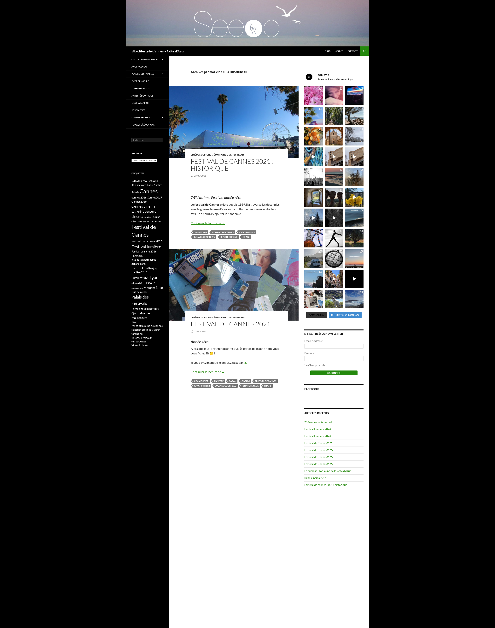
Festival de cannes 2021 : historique (232, 164)
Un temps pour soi (141, 117)
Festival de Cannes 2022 (318, 450)
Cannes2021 (200, 232)
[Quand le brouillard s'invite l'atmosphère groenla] (354, 299)
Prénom (309, 353)
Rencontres (138, 110)
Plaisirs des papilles (142, 74)
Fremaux (137, 256)
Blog (327, 51)
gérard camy (138, 263)
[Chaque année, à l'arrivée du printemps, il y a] (313, 136)
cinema (137, 216)
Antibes (158, 185)
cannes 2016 (139, 197)
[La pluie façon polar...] (334, 218)
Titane (246, 237)
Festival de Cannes (223, 232)
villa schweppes (138, 341)
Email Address (313, 340)
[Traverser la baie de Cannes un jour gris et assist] (334, 136)
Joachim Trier (247, 232)
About (339, 51)
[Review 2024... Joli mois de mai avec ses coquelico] (354, 238)
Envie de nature (140, 81)
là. (245, 362)
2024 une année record (318, 422)
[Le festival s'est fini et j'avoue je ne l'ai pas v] (334, 95)
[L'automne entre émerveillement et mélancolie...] (354, 279)
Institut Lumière (142, 268)
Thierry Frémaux (141, 337)
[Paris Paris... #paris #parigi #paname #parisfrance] (354, 156)
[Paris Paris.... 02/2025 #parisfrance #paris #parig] (334, 156)
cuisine (156, 216)
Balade (135, 192)
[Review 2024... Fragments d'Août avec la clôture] (354, 218)
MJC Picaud (147, 283)
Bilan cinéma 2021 (315, 477)
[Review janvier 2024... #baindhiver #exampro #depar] (313, 279)
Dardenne (155, 221)
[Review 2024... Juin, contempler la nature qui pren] (334, 238)
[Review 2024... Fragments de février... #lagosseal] (354, 258)
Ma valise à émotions (143, 124)
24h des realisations (144, 181)
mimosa (135, 283)
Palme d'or (137, 308)
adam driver (201, 381)
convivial (148, 217)
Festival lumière (146, 246)
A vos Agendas (139, 66)
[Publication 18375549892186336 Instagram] (313, 156)
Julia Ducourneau (204, 237)
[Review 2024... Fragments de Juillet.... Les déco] (313, 238)
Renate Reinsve (228, 237)
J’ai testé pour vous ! (142, 95)
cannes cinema (143, 206)
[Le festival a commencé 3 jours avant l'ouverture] (313, 116)
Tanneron (155, 330)
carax (232, 381)
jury (155, 268)
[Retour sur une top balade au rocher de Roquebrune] (334, 197)
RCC (134, 321)
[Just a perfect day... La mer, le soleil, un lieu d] (334, 177)
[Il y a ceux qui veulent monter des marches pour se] (354, 95)
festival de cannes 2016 (146, 241)
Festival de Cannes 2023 (318, 443)
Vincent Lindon (139, 345)
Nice (159, 287)
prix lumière (151, 308)
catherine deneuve (143, 211)
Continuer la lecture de (208, 223)
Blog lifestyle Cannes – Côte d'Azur (158, 51)
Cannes (148, 191)
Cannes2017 (154, 197)
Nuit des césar (139, 291)
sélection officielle (141, 329)
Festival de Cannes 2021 (230, 324)
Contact (353, 51)
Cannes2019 (139, 201)
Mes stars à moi (139, 103)
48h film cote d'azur (142, 185)
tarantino (137, 333)
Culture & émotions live (216, 154)
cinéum (246, 381)
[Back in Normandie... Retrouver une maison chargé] (313, 218)
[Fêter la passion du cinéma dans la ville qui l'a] (313, 299)
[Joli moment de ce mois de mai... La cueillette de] (313, 95)
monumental (137, 288)
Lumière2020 (140, 278)
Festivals (239, 154)
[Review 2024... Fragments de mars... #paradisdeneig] (334, 258)
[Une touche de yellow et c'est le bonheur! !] (354, 197)
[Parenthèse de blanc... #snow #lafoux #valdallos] (354, 136)
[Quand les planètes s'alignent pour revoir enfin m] (354, 177)
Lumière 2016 (139, 272)
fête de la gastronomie (143, 259)
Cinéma (195, 154)
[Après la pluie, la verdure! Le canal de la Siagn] (334, 116)
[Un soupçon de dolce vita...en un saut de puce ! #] (334, 279)
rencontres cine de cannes (147, 325)
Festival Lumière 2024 (317, 429)
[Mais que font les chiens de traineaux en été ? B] (334, 299)
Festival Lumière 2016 (144, 251)
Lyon (154, 277)
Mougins (149, 287)
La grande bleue (140, 88)
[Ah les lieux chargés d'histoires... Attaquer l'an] (313, 197)
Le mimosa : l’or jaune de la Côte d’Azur (327, 470)
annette (219, 381)
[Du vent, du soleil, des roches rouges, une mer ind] (354, 116)
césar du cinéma (140, 221)
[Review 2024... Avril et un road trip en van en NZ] (313, 258)
